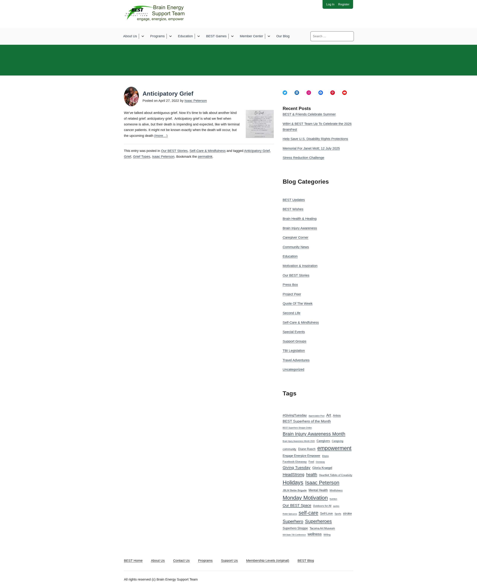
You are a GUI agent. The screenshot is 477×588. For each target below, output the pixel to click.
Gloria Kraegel (322, 468)
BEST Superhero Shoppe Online (297, 428)
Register (343, 4)
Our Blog (283, 36)
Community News (296, 247)
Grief (127, 156)
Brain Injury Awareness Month (314, 433)
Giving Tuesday (296, 467)
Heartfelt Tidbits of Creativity (335, 475)
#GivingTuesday (295, 415)
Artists (337, 415)
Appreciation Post (316, 416)
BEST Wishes (293, 209)
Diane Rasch (306, 449)
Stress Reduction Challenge (303, 158)
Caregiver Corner (295, 237)
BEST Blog (306, 560)
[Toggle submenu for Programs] (170, 36)
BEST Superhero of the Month (307, 421)
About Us (130, 36)
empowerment (334, 448)
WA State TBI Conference (294, 535)
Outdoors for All (322, 505)
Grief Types (141, 156)
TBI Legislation (294, 351)
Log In (330, 4)
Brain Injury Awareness (300, 228)
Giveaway (320, 462)
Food (311, 461)
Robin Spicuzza (290, 514)
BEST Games (216, 36)
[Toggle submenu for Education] (198, 36)
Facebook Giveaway (295, 461)
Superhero (293, 521)
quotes (336, 506)
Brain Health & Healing (300, 219)
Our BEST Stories (174, 151)
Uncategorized (293, 369)
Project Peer (292, 294)
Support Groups (294, 341)
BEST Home (133, 560)
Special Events (294, 332)
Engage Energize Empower (301, 455)
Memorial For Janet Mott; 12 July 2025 (311, 148)
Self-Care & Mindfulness (207, 151)
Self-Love (326, 513)
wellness (315, 534)
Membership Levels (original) (267, 560)
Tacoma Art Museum (322, 528)
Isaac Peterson (195, 101)
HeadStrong (293, 474)
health (311, 474)
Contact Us (181, 560)
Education (185, 36)
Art (328, 415)
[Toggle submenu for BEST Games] (232, 36)
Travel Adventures (296, 360)
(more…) (161, 136)
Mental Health (318, 490)
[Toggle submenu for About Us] (142, 36)
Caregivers (323, 440)
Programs (157, 36)
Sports (338, 513)
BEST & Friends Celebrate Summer (309, 114)
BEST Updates (294, 200)
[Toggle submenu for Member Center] (269, 36)
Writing (327, 534)
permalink (205, 156)
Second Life (291, 313)
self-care (308, 513)
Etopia (325, 456)
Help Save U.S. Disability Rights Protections (315, 139)
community (289, 449)
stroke (347, 513)
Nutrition (333, 499)
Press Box (290, 285)
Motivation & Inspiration (300, 266)
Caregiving (337, 441)
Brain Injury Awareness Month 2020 (299, 441)
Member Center (251, 36)
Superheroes (318, 521)
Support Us (229, 560)
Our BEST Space (297, 505)
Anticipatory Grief (168, 93)
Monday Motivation (305, 498)
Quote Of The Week (297, 303)
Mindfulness (336, 490)
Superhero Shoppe (295, 528)
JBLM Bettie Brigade (295, 490)
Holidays (293, 482)
